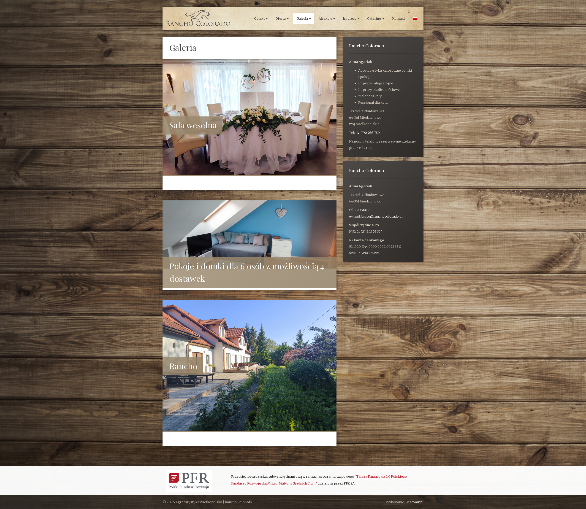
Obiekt (259, 18)
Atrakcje (326, 18)
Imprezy (350, 18)
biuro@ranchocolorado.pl (382, 216)
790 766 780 (370, 133)
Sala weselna (193, 124)
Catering (374, 18)
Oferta (280, 18)
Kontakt (398, 18)
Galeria (302, 18)
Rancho (183, 365)
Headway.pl (414, 502)
